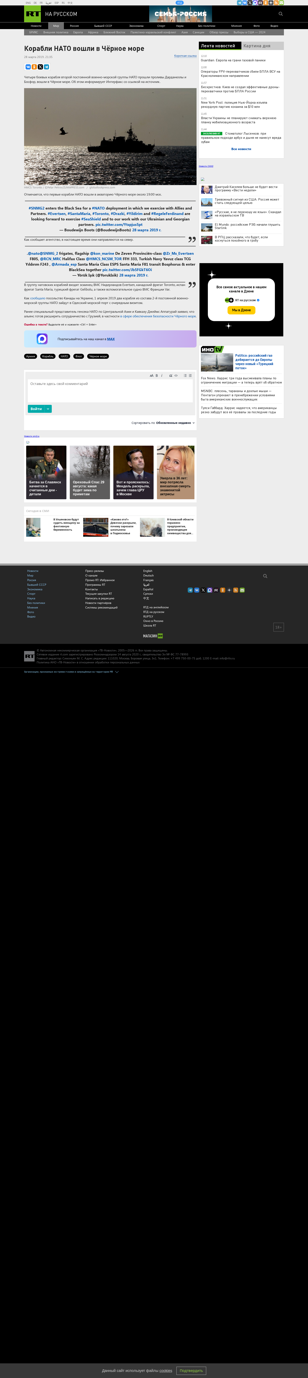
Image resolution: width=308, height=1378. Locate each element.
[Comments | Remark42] (110, 400)
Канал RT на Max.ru (255, 2)
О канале (91, 575)
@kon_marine (102, 253)
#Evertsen (57, 213)
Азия (184, 32)
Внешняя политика (55, 32)
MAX (111, 339)
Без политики (206, 25)
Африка (93, 32)
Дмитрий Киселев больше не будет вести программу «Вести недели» (246, 188)
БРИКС (33, 32)
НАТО (64, 356)
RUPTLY (148, 616)
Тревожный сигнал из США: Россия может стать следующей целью (247, 201)
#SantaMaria (79, 213)
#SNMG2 (36, 208)
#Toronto (100, 213)
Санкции (198, 32)
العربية (49, 2)
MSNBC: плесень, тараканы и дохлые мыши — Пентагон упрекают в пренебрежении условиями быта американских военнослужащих (238, 395)
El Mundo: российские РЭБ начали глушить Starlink (247, 226)
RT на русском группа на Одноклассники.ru (265, 2)
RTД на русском (153, 612)
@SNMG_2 (49, 253)
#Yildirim (134, 213)
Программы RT (95, 585)
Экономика (136, 25)
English (147, 571)
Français (148, 580)
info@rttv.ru (227, 658)
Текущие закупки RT (98, 594)
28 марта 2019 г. (146, 229)
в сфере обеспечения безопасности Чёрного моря (158, 316)
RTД (179, 2)
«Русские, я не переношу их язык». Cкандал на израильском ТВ (248, 213)
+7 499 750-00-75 (183, 658)
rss (276, 2)
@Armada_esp (64, 264)
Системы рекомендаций (101, 607)
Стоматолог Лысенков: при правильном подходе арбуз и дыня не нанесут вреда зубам (241, 137)
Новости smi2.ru (31, 436)
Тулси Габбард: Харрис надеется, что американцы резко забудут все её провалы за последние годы (239, 409)
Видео (274, 25)
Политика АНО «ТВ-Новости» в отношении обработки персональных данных (88, 662)
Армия (30, 356)
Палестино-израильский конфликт (153, 32)
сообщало (37, 298)
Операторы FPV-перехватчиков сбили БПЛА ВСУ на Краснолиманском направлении (240, 73)
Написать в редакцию (99, 598)
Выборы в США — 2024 (249, 32)
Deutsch (148, 575)
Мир (56, 25)
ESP (57, 2)
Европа (78, 32)
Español (148, 589)
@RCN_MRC (50, 258)
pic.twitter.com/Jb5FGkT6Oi (127, 269)
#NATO (98, 208)
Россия (74, 25)
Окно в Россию (153, 621)
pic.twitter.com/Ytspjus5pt (119, 224)
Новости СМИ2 (206, 166)
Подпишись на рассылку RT (281, 2)
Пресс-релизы (94, 571)
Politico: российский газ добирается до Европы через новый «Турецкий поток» (254, 361)
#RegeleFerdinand (167, 213)
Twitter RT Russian (249, 2)
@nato (34, 253)
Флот (78, 356)
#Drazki (117, 213)
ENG (28, 2)
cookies (165, 1371)
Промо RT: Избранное (100, 580)
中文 (70, 2)
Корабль (47, 356)
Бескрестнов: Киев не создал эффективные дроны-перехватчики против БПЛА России (240, 89)
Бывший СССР (103, 25)
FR (41, 2)
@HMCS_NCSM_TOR (104, 258)
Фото (257, 25)
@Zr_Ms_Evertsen (178, 253)
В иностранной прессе (213, 349)
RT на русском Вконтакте (244, 2)
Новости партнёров (98, 603)
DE (35, 2)
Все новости (241, 149)
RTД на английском (156, 607)
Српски (148, 594)
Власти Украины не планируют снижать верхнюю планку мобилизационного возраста (238, 120)
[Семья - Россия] (180, 13)
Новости (36, 25)
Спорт (161, 25)
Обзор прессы (219, 32)
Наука (180, 25)
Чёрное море (98, 356)
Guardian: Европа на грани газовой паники (233, 60)
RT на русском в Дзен (270, 2)
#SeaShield (91, 218)
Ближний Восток (114, 32)
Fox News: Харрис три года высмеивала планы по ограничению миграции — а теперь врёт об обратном (241, 380)
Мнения (236, 25)
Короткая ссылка (185, 56)
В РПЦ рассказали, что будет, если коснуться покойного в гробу (241, 238)
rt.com (64, 654)
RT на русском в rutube (260, 2)
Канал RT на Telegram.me (239, 2)
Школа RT (149, 625)
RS (63, 2)
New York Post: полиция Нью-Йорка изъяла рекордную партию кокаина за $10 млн (234, 104)
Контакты (91, 589)
